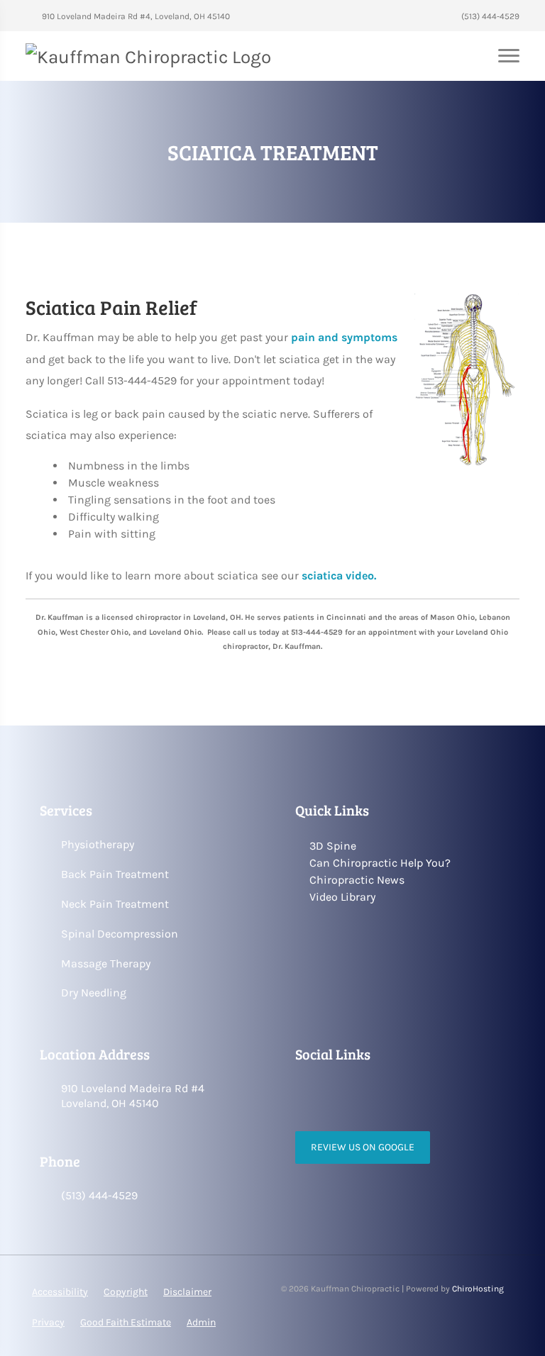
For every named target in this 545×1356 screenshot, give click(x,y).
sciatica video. (339, 575)
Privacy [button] (48, 1322)
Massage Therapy (105, 963)
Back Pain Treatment (115, 874)
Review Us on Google (362, 1147)
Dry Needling (93, 992)
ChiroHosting (478, 1289)
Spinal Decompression (119, 933)
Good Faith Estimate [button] (125, 1322)
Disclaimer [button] (187, 1292)
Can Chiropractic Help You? (380, 862)
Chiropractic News (356, 880)
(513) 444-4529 (489, 16)
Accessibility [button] (60, 1292)
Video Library (342, 897)
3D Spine (332, 845)
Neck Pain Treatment (115, 904)
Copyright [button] (126, 1292)
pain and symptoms (344, 337)
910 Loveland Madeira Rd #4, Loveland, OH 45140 (135, 16)
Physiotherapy (97, 844)
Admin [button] (201, 1322)
